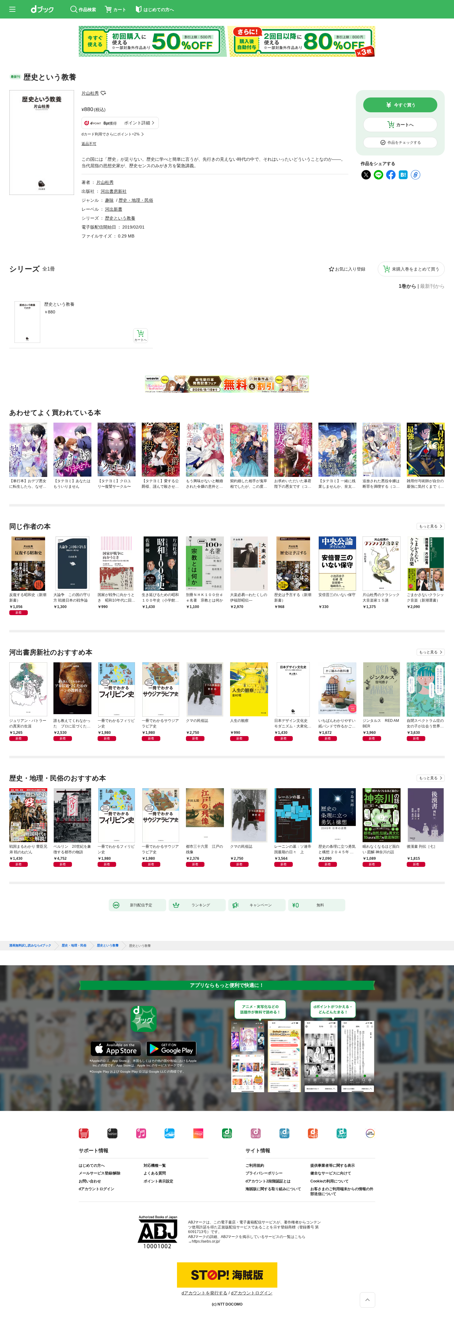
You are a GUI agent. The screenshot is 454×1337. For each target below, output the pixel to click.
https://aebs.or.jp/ (206, 1241)
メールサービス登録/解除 (99, 1173)
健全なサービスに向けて (330, 1173)
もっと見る (428, 526)
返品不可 (89, 144)
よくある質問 (155, 1173)
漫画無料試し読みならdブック (30, 945)
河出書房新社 (114, 191)
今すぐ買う (405, 104)
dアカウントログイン (96, 1189)
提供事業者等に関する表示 (332, 1165)
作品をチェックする (404, 142)
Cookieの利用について (329, 1181)
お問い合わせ (90, 1181)
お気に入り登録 (350, 269)
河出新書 (113, 209)
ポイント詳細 (137, 122)
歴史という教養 (59, 304)
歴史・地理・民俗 (136, 200)
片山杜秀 (90, 93)
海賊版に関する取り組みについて (273, 1189)
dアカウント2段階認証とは (268, 1181)
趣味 (109, 200)
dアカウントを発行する (204, 1292)
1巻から (407, 286)
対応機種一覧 (155, 1165)
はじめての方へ (92, 1165)
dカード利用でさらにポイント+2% (111, 134)
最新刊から (432, 286)
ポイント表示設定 (158, 1181)
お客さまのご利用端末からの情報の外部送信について (341, 1191)
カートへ (405, 124)
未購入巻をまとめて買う (415, 269)
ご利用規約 (255, 1165)
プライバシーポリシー (264, 1173)
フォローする (103, 93)
